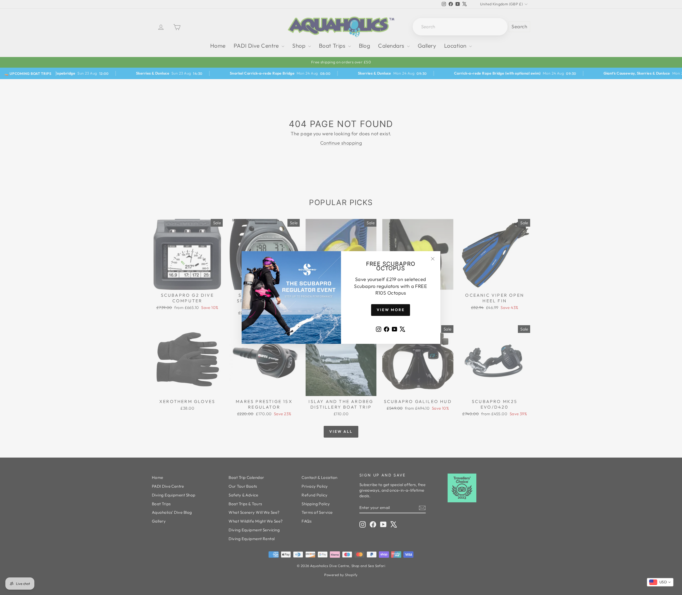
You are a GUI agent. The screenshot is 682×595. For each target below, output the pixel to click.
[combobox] (660, 582)
